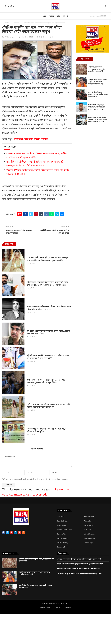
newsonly (12, 37)
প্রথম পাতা (7, 23)
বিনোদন (51, 16)
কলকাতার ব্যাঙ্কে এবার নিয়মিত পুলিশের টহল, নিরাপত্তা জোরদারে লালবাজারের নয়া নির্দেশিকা (98, 119)
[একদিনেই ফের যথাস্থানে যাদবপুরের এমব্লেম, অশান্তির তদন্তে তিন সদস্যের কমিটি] (81, 69)
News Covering (62, 542)
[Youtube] (14, 6)
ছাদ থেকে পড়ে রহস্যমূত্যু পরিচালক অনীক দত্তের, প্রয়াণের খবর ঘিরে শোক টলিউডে (48, 332)
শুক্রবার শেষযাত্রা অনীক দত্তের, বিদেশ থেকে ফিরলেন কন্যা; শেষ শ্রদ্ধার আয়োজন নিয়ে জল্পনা (49, 308)
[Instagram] (11, 6)
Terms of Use (61, 534)
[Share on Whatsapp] (51, 214)
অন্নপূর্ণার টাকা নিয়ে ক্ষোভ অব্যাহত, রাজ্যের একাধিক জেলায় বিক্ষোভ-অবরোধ (98, 94)
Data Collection (62, 521)
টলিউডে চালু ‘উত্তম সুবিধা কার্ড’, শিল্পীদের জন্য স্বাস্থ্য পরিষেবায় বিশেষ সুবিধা (46, 430)
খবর (44, 16)
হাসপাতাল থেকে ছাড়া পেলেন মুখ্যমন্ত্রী (31, 139)
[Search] (105, 6)
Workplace (88, 521)
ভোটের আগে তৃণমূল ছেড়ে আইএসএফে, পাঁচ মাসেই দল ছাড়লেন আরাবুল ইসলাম (96, 107)
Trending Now (62, 547)
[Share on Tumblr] (41, 214)
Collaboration (89, 516)
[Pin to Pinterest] (36, 214)
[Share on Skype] (57, 214)
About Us (57, 608)
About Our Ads (89, 534)
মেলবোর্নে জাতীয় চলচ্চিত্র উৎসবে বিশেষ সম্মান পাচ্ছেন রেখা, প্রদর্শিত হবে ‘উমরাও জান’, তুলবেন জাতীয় (47, 259)
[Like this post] (20, 214)
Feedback (87, 529)
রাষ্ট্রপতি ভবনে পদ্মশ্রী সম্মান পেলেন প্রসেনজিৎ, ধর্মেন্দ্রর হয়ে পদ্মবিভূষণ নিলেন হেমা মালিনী (48, 357)
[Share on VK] (46, 214)
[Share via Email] (62, 214)
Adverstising (61, 525)
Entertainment (89, 538)
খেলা (58, 16)
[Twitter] (8, 6)
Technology (88, 542)
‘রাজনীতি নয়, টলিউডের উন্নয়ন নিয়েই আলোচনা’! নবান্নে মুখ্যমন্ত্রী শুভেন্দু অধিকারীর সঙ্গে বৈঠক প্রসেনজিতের (34, 164)
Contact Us (61, 516)
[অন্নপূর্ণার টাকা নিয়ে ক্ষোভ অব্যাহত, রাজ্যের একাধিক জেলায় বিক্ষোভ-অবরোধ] (81, 94)
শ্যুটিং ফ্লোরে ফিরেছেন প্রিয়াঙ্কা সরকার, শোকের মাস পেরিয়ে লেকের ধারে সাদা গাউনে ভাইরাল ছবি (49, 406)
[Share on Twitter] (31, 214)
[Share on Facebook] (25, 214)
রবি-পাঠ (65, 16)
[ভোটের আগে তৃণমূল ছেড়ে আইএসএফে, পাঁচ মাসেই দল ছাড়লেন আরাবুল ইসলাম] (81, 107)
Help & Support (62, 538)
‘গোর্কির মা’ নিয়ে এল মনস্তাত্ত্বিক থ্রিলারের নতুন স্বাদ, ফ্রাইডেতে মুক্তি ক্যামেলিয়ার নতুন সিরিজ (46, 381)
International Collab (64, 529)
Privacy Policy (89, 525)
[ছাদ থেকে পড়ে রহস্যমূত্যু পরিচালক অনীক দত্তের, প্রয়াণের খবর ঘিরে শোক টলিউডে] (13, 334)
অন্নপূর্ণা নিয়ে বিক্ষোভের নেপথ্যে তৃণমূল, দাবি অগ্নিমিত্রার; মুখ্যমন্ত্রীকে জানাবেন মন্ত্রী (97, 82)
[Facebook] (5, 6)
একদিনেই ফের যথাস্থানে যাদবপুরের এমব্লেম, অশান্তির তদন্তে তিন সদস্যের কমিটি (96, 69)
